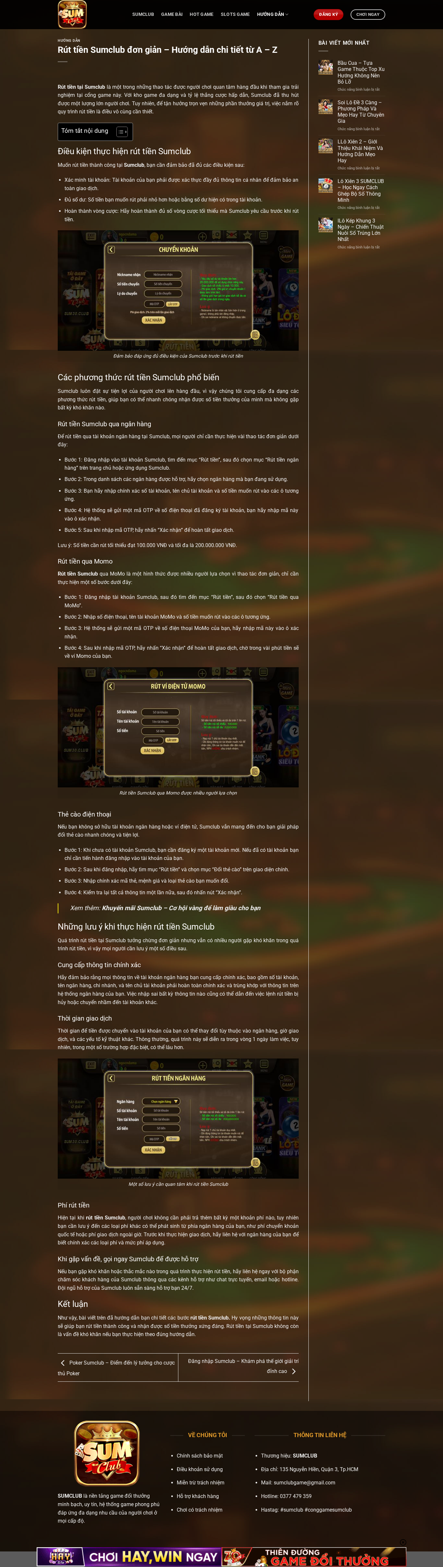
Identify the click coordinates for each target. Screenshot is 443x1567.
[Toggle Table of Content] (119, 131)
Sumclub (143, 14)
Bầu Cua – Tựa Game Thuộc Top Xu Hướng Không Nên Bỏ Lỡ (361, 72)
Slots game (235, 14)
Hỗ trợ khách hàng (198, 1496)
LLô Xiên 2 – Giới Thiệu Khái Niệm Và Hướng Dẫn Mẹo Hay (360, 151)
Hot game (201, 14)
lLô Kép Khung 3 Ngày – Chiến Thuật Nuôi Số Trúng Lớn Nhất (361, 230)
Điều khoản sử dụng (200, 1469)
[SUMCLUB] (90, 14)
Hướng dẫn (270, 14)
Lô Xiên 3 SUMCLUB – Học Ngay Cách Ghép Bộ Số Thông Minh (361, 190)
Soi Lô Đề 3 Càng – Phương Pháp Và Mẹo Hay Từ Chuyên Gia (361, 111)
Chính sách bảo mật (200, 1456)
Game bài (172, 14)
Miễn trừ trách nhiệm (200, 1483)
